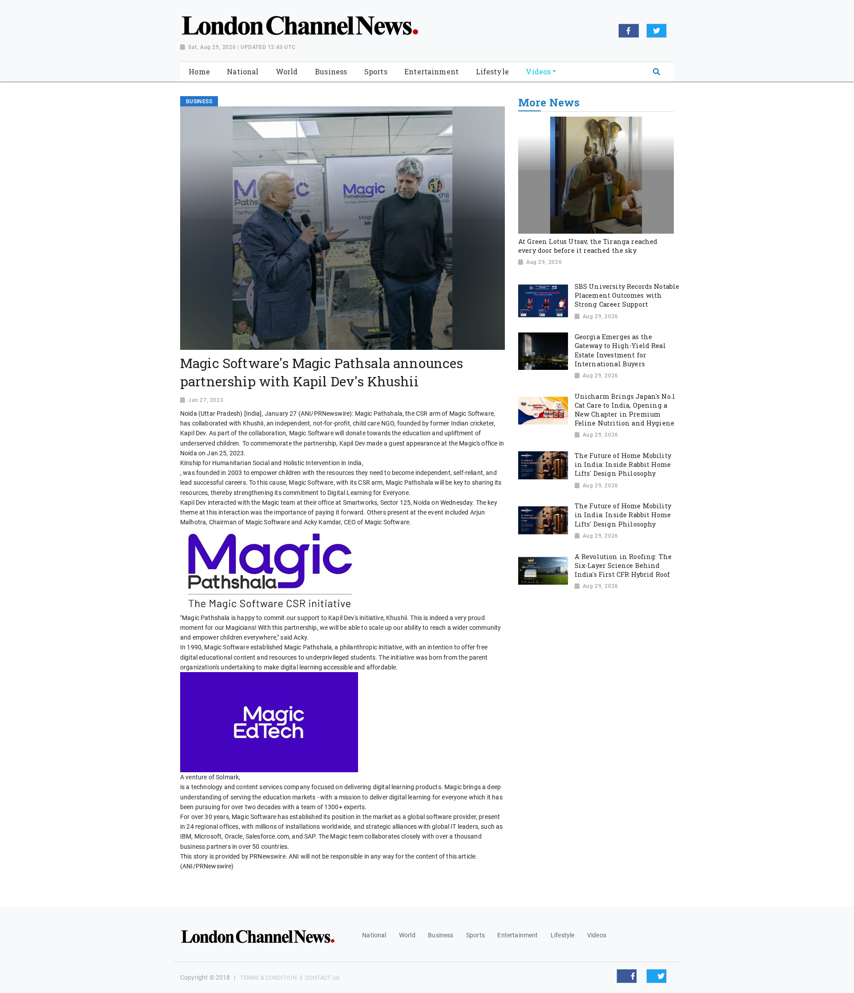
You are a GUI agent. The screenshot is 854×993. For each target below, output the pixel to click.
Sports (475, 935)
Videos (596, 935)
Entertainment (517, 935)
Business (440, 935)
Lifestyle (562, 935)
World (407, 935)
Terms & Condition (268, 977)
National (374, 935)
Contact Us (322, 977)
